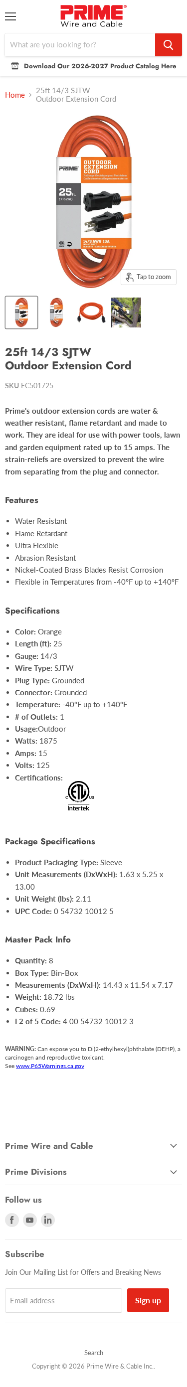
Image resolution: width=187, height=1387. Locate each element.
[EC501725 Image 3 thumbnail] (91, 312)
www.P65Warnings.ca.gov (50, 1066)
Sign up (148, 1300)
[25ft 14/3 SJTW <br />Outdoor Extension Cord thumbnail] (126, 312)
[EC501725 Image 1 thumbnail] (21, 312)
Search (93, 1353)
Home (15, 95)
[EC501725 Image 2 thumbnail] (56, 312)
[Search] (168, 44)
